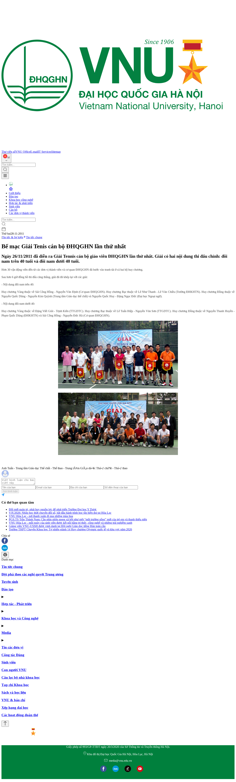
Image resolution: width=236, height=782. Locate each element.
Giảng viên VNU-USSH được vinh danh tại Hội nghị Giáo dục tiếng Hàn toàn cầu (57, 526)
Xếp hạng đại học (14, 708)
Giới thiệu (14, 193)
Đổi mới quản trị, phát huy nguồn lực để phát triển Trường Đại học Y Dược (53, 509)
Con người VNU (13, 670)
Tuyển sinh (9, 582)
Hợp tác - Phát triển (16, 604)
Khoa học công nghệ (21, 199)
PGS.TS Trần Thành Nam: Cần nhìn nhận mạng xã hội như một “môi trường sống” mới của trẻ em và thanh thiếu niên (78, 519)
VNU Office (22, 151)
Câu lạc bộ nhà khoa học (20, 677)
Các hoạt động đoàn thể (19, 715)
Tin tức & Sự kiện (12, 237)
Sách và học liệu (13, 692)
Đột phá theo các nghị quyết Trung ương (32, 574)
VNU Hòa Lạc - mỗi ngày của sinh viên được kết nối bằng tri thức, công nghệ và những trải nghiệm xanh (70, 522)
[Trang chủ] (112, 148)
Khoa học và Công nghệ (19, 618)
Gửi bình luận (10, 491)
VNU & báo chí (13, 700)
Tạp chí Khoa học (15, 685)
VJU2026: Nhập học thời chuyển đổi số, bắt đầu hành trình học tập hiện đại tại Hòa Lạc (60, 512)
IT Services (44, 151)
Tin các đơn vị (12, 647)
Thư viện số (8, 151)
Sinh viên (14, 206)
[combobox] (6, 158)
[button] (118, 541)
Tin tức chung (34, 237)
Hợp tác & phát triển (21, 203)
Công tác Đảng (12, 655)
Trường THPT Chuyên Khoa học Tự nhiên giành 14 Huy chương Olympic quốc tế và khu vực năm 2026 (70, 529)
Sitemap (56, 151)
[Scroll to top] (5, 724)
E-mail (34, 151)
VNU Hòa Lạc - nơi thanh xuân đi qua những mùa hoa (41, 516)
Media (6, 633)
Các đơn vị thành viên (21, 213)
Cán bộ (13, 209)
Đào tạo (13, 196)
